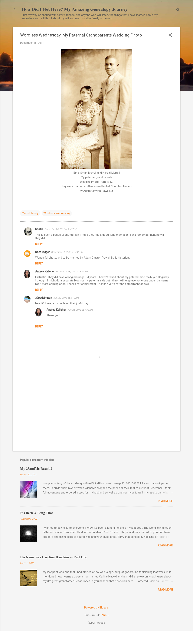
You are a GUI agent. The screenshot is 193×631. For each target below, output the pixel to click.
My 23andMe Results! (36, 468)
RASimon (105, 615)
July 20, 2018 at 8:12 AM (66, 297)
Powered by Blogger (96, 607)
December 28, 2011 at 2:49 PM (60, 229)
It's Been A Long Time (36, 512)
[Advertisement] (96, 415)
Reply (39, 244)
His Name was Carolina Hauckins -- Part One (53, 557)
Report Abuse (96, 622)
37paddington (43, 297)
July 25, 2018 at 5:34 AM (80, 309)
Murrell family (30, 213)
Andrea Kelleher (45, 271)
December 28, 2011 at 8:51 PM (72, 271)
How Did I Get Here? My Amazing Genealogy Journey (75, 9)
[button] (170, 35)
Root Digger (42, 252)
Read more (165, 501)
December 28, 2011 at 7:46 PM (67, 252)
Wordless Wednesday (56, 213)
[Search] (178, 10)
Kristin (39, 229)
